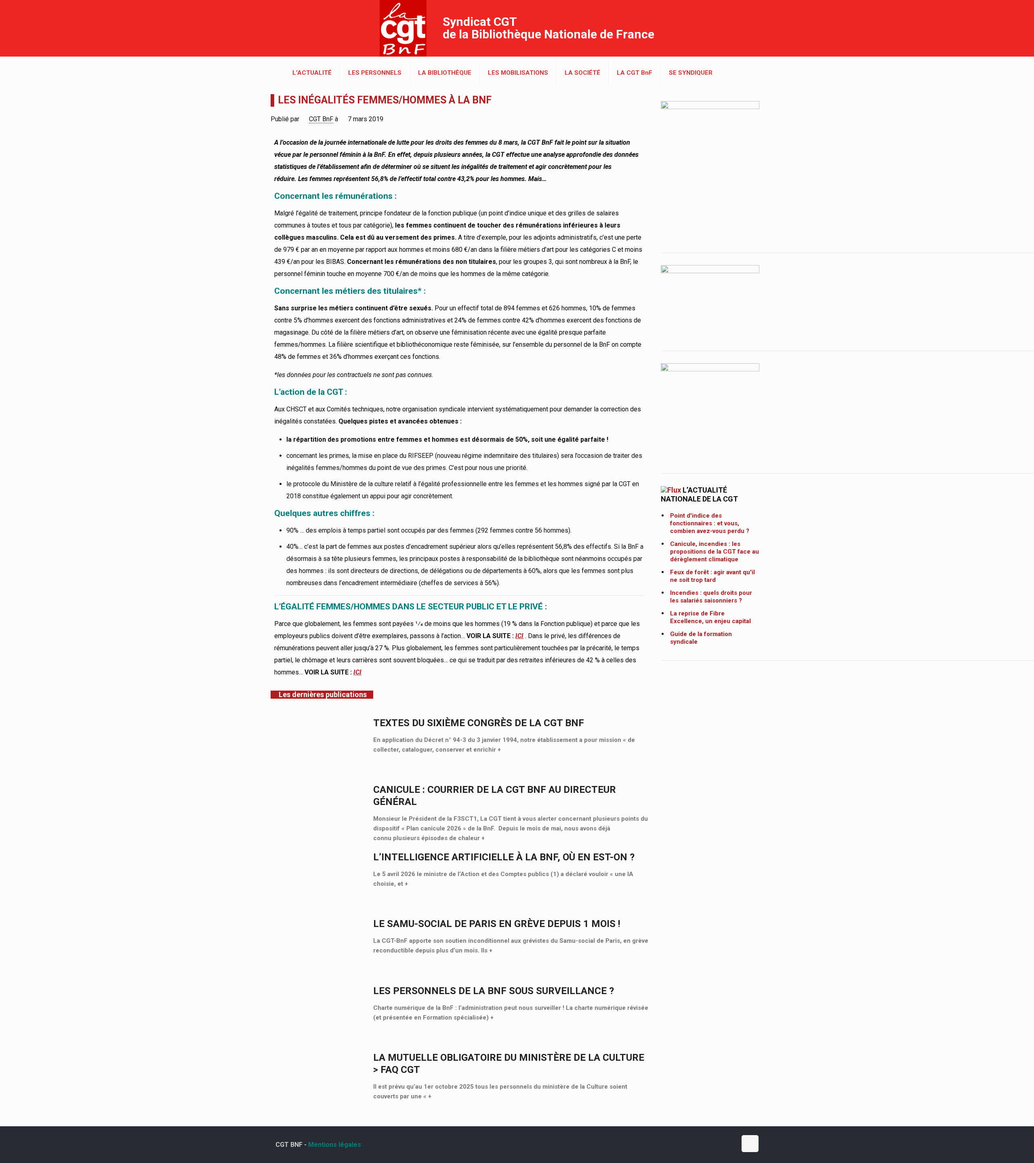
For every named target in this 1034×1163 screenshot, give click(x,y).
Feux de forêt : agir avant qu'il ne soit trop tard (712, 576)
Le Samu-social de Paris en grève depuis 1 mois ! (496, 923)
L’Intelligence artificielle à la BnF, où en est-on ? (504, 857)
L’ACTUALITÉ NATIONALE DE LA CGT (699, 494)
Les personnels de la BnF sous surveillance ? (493, 991)
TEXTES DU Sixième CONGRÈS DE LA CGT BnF (478, 723)
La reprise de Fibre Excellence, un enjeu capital (710, 617)
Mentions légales (334, 1144)
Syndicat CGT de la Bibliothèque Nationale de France (548, 28)
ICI (519, 636)
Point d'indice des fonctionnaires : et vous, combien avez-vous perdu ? (709, 523)
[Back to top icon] (750, 1143)
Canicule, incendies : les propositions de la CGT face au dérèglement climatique (714, 551)
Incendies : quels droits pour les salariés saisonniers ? (711, 596)
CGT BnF (321, 119)
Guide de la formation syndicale (701, 637)
